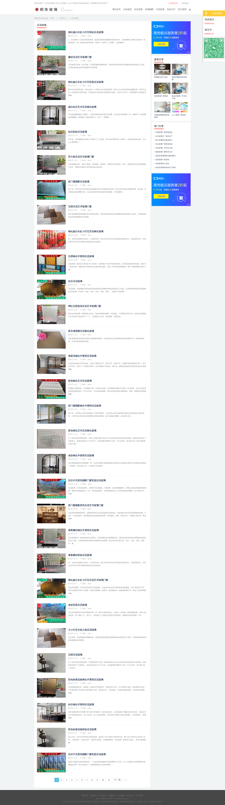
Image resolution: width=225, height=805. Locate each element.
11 (109, 780)
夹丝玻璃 (138, 9)
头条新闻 (127, 9)
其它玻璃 (182, 9)
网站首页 (116, 9)
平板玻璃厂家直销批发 (163, 132)
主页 (52, 18)
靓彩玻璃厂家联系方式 (163, 152)
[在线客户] (206, 13)
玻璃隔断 (149, 9)
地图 (158, 802)
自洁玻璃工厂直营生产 (163, 136)
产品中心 (63, 18)
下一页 (117, 780)
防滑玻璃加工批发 (162, 164)
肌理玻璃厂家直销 (162, 160)
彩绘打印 (171, 9)
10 (103, 780)
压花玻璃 (160, 9)
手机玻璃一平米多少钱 (163, 148)
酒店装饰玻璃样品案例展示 (165, 156)
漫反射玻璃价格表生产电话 (165, 167)
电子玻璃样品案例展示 (163, 140)
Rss (161, 802)
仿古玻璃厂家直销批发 (163, 144)
